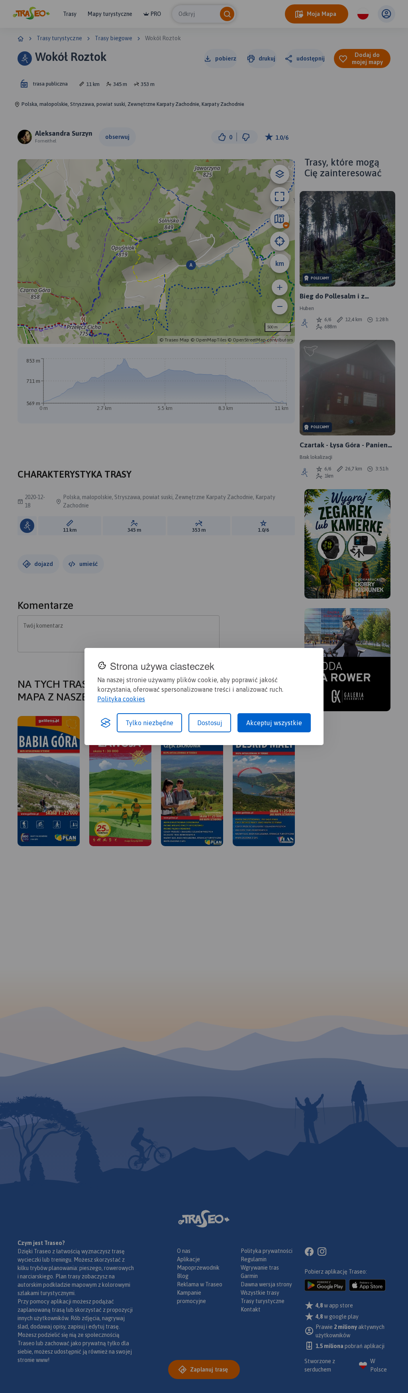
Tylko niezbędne (149, 722)
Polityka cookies (121, 698)
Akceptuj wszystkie (274, 722)
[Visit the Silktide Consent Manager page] (105, 723)
